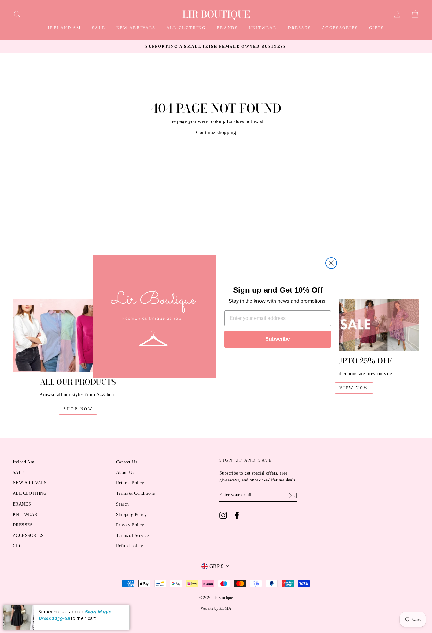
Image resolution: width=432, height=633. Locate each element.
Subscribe (277, 339)
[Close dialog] (331, 263)
